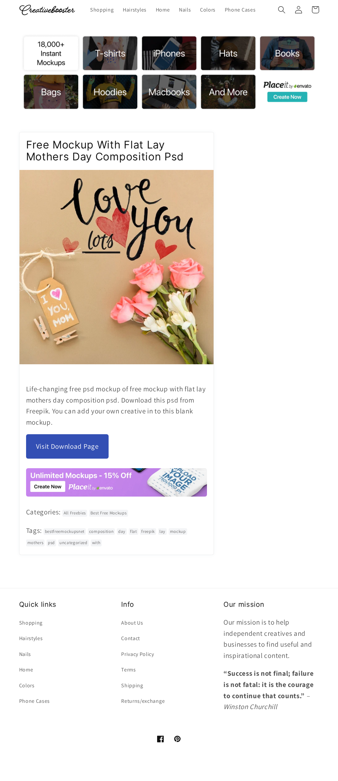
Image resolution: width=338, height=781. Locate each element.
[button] (282, 9)
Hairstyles (31, 638)
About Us (132, 622)
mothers (35, 542)
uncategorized (73, 542)
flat (133, 531)
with (96, 542)
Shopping (31, 622)
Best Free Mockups (108, 513)
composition (101, 531)
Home (26, 669)
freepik (148, 531)
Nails (25, 654)
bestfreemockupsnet (64, 531)
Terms (128, 669)
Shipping (132, 685)
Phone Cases (34, 701)
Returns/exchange (143, 701)
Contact (130, 638)
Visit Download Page (67, 446)
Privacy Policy (137, 654)
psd (51, 542)
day (121, 531)
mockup (178, 531)
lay (162, 531)
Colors (27, 685)
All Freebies (75, 513)
